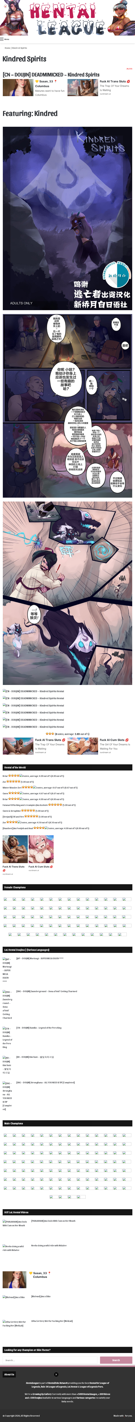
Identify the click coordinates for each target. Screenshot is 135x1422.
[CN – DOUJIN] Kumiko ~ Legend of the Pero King (38, 1027)
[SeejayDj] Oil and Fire (13, 816)
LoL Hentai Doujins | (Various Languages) (26, 949)
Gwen (5, 793)
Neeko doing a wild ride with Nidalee (49, 1245)
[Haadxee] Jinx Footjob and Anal (18, 828)
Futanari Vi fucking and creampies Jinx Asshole (25, 805)
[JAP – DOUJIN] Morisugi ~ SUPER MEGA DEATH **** (39, 958)
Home (7, 47)
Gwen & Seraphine (12, 810)
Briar (5, 776)
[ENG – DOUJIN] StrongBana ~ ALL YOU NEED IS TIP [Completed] (45, 1082)
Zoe (4, 781)
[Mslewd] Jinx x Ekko (40, 1296)
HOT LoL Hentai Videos (16, 1212)
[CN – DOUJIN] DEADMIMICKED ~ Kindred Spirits (51, 74)
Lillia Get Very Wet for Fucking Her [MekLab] (52, 1321)
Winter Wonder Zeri (12, 787)
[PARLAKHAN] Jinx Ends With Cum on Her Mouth (53, 1220)
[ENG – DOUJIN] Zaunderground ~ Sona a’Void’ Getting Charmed (46, 991)
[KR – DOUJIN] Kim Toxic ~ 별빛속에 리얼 (35, 1056)
